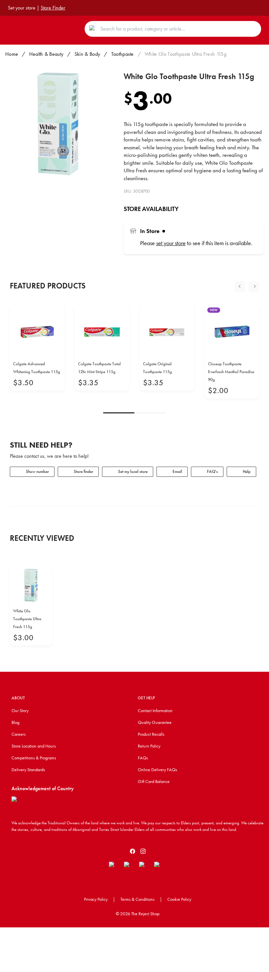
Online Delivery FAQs (157, 769)
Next (254, 286)
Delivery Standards (28, 769)
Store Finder (53, 7)
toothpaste (122, 54)
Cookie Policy (179, 899)
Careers (18, 734)
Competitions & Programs (33, 758)
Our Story (20, 710)
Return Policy (149, 746)
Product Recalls (151, 734)
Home (11, 54)
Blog (15, 722)
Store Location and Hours (33, 746)
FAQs (143, 758)
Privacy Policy (96, 899)
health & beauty (46, 54)
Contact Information (155, 710)
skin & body (87, 54)
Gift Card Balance (154, 781)
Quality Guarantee (155, 722)
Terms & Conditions (137, 899)
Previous (240, 286)
